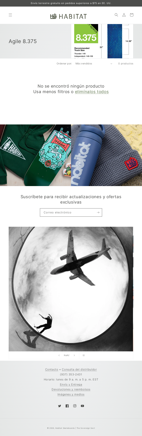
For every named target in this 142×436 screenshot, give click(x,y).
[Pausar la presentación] (83, 355)
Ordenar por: (64, 63)
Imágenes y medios (71, 394)
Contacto (51, 369)
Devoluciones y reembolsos (71, 389)
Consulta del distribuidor (79, 369)
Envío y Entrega (71, 384)
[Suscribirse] (98, 212)
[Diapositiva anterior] (59, 355)
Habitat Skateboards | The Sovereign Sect (75, 428)
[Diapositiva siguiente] (74, 355)
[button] (10, 15)
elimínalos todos (92, 91)
